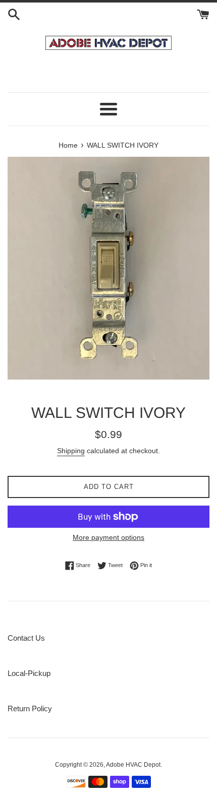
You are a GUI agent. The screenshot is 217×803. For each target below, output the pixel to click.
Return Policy (30, 708)
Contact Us (26, 638)
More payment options (108, 537)
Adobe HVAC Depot (133, 764)
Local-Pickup (29, 673)
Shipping (71, 451)
